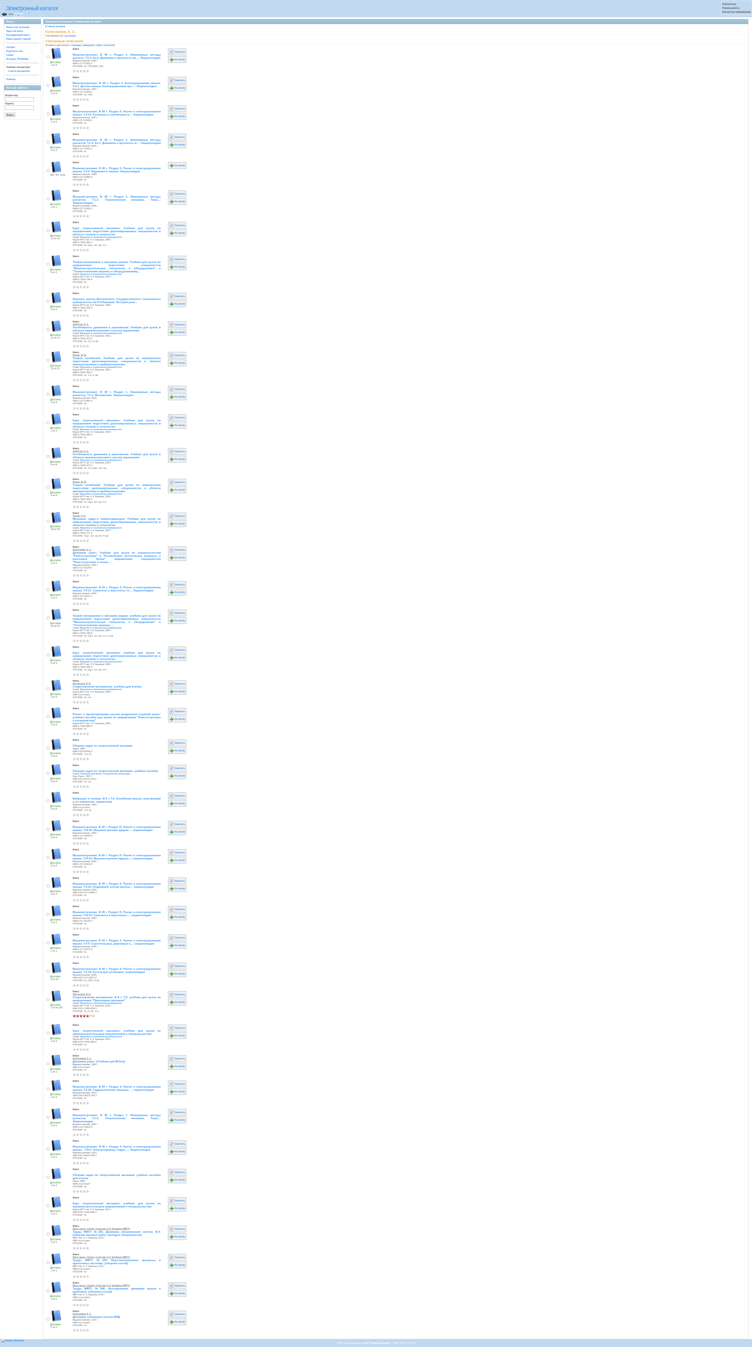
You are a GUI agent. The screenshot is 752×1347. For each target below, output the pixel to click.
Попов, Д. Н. (79, 515)
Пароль (9, 103)
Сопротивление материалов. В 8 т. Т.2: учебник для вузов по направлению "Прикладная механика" (117, 999)
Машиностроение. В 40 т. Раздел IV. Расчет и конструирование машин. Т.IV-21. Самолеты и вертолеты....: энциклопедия (117, 913)
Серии (9, 55)
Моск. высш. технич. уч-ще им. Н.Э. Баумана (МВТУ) (101, 1228)
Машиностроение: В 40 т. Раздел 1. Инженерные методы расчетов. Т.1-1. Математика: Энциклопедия (117, 393)
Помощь (11, 79)
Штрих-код (11, 95)
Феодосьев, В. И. (82, 683)
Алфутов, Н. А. (81, 324)
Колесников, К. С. (82, 549)
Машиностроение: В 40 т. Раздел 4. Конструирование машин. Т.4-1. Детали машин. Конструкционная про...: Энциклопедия (117, 84)
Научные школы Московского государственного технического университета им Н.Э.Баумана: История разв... (117, 300)
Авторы (10, 47)
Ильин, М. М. (80, 355)
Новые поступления (18, 27)
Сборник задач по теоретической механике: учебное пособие (115, 770)
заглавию (70, 35)
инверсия (88, 45)
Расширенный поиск (18, 35)
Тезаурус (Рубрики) (17, 59)
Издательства (14, 51)
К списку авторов (55, 26)
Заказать (179, 52)
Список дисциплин (19, 71)
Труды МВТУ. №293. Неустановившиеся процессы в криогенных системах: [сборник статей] (117, 1262)
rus (21, 15)
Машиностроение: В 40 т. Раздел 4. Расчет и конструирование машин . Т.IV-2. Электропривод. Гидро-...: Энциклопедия (117, 1148)
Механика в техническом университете (101, 237)
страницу (75, 45)
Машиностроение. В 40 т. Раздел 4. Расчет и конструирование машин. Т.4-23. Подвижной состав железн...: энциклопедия (117, 885)
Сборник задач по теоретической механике (103, 745)
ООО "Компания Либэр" (377, 1343)
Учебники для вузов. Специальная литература (105, 773)
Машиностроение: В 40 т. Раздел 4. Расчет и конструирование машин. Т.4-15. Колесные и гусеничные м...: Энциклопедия (117, 113)
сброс (99, 45)
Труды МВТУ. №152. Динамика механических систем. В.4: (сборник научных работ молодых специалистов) (117, 1233)
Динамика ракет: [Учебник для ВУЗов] (99, 1061)
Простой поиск (14, 31)
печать (108, 45)
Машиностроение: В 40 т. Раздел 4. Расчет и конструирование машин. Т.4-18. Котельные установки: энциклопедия (117, 970)
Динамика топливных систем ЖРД (96, 1316)
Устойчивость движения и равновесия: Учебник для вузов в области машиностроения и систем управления (117, 329)
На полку (179, 59)
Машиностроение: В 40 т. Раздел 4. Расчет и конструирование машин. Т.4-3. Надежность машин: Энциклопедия (117, 170)
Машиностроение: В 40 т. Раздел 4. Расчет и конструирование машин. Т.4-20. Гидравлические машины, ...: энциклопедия (117, 1088)
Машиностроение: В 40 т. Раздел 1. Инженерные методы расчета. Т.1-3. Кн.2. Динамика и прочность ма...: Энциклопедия (117, 56)
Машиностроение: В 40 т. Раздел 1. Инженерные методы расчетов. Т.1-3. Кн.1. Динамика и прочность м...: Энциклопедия (117, 141)
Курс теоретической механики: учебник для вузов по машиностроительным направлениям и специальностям (117, 1032)
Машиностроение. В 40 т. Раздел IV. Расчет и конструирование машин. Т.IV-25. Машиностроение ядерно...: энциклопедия (117, 828)
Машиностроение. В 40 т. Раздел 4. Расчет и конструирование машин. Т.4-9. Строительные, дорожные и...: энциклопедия (117, 942)
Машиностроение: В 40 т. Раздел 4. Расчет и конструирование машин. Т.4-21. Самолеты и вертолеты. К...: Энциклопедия (117, 589)
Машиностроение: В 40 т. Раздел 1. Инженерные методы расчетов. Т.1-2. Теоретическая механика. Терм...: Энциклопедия (117, 199)
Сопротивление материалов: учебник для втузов (107, 686)
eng (17, 15)
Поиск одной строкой (18, 39)
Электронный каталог (32, 8)
